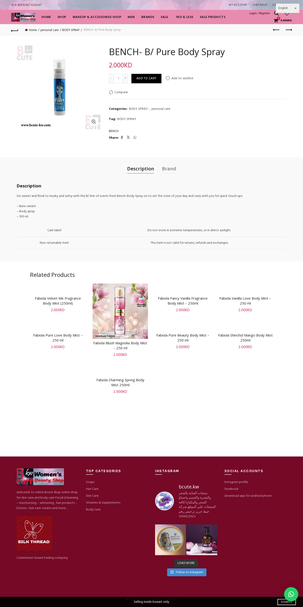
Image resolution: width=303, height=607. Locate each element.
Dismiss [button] (286, 602)
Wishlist (289, 11)
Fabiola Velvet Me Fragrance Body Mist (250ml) (58, 301)
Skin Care (92, 496)
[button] (291, 594)
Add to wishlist (182, 78)
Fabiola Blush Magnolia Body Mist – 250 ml (120, 345)
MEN (131, 17)
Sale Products (213, 17)
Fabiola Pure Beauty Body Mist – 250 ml (182, 337)
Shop (62, 17)
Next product (288, 30)
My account (238, 5)
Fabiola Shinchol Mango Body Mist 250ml (245, 337)
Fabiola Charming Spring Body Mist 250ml (120, 382)
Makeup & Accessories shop (97, 17)
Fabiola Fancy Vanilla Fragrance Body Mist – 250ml (183, 301)
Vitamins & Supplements (103, 502)
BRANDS (147, 17)
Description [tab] (140, 168)
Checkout (260, 5)
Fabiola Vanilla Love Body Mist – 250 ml (245, 301)
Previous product (276, 30)
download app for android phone (248, 496)
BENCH (114, 131)
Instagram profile (236, 482)
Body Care (93, 509)
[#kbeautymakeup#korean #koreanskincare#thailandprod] (201, 539)
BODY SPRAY (71, 30)
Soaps (90, 482)
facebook (231, 489)
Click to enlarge (93, 121)
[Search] (276, 13)
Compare (121, 92)
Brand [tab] (169, 168)
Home (46, 17)
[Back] (15, 30)
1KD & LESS (184, 17)
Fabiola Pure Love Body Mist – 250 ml (58, 337)
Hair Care (92, 489)
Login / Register (259, 13)
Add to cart (146, 78)
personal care (49, 30)
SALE (164, 17)
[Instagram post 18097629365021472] (170, 539)
